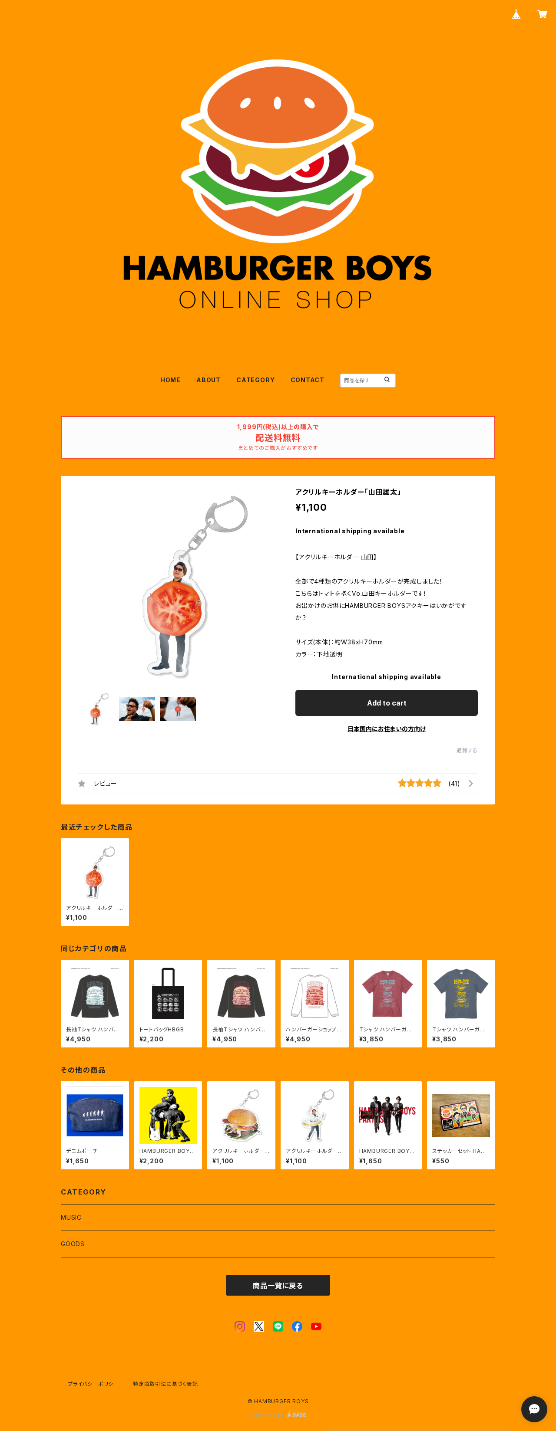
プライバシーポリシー (93, 1384)
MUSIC (71, 1217)
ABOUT (208, 380)
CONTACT (308, 380)
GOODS (73, 1243)
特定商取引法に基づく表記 (165, 1384)
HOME (170, 380)
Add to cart (387, 703)
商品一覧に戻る (278, 1285)
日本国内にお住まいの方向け (387, 728)
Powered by (268, 1415)
